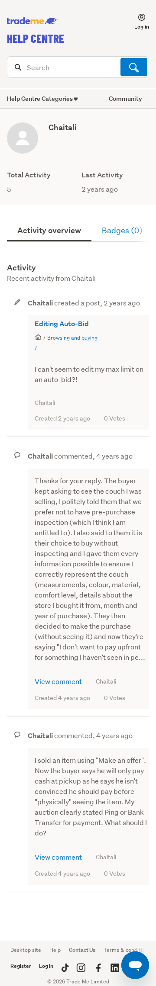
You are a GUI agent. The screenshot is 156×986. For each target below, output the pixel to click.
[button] (136, 21)
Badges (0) (122, 230)
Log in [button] (46, 966)
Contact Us (82, 950)
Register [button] (20, 966)
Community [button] (125, 98)
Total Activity (29, 175)
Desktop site (25, 950)
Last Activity (102, 175)
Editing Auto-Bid (62, 323)
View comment (58, 681)
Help (55, 950)
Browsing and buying (72, 337)
